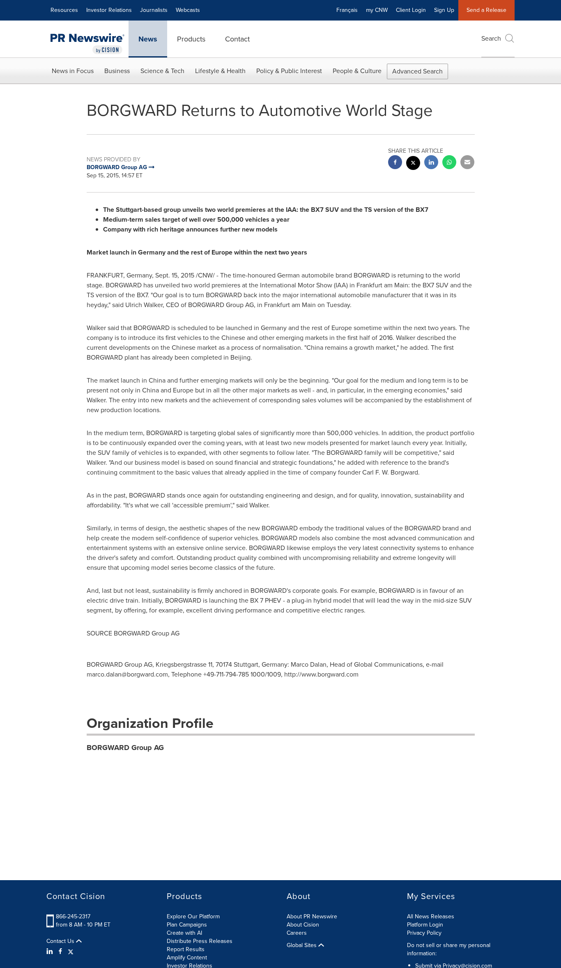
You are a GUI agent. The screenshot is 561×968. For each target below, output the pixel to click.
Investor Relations (109, 10)
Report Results (186, 949)
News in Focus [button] (73, 71)
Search (491, 38)
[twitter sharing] (413, 164)
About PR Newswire (312, 916)
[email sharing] (467, 163)
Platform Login (425, 924)
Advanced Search (417, 71)
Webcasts (188, 10)
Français (347, 10)
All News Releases (430, 916)
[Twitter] (71, 951)
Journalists (154, 10)
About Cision (303, 924)
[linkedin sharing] (431, 163)
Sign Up (444, 10)
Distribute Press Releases (199, 941)
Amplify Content (187, 957)
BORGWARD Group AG (125, 747)
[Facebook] (60, 951)
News (147, 39)
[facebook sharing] (395, 163)
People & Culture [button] (357, 71)
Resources (64, 10)
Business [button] (117, 71)
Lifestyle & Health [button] (220, 71)
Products (191, 39)
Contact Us (61, 941)
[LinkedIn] (50, 951)
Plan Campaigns (187, 924)
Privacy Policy (424, 933)
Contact (237, 39)
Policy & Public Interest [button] (289, 71)
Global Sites (302, 945)
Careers (297, 933)
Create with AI (184, 933)
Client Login (411, 10)
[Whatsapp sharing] (449, 163)
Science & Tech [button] (162, 71)
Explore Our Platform (193, 916)
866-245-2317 (73, 916)
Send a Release (486, 10)
